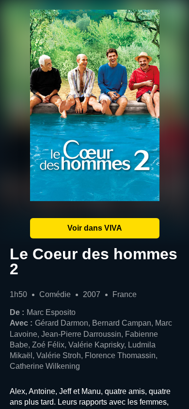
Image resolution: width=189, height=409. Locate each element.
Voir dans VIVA (94, 228)
